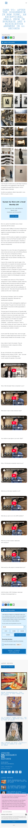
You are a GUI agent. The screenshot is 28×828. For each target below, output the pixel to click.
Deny (14, 825)
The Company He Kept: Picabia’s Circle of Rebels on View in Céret (13, 744)
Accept (14, 821)
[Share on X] (6, 38)
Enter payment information (14, 651)
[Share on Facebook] (3, 38)
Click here (14, 216)
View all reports (8, 666)
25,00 (6, 631)
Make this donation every (10, 644)
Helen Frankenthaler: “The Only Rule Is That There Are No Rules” (12, 694)
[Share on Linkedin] (8, 38)
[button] (26, 814)
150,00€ (8, 634)
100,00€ (22, 631)
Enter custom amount (20, 634)
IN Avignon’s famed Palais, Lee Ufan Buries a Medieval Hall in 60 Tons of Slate (13, 719)
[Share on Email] (14, 38)
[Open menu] (26, 3)
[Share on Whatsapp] (11, 38)
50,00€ (14, 631)
